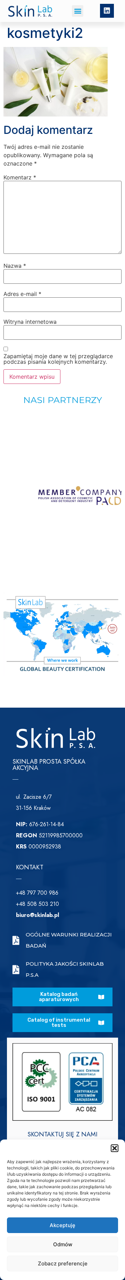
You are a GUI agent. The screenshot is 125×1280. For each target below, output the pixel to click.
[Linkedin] (107, 11)
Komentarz (19, 177)
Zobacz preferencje (63, 1263)
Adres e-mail (22, 294)
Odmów (62, 1244)
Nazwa (14, 265)
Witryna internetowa (30, 321)
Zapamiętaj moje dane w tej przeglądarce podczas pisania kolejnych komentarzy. (58, 358)
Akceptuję (62, 1225)
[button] (114, 1148)
